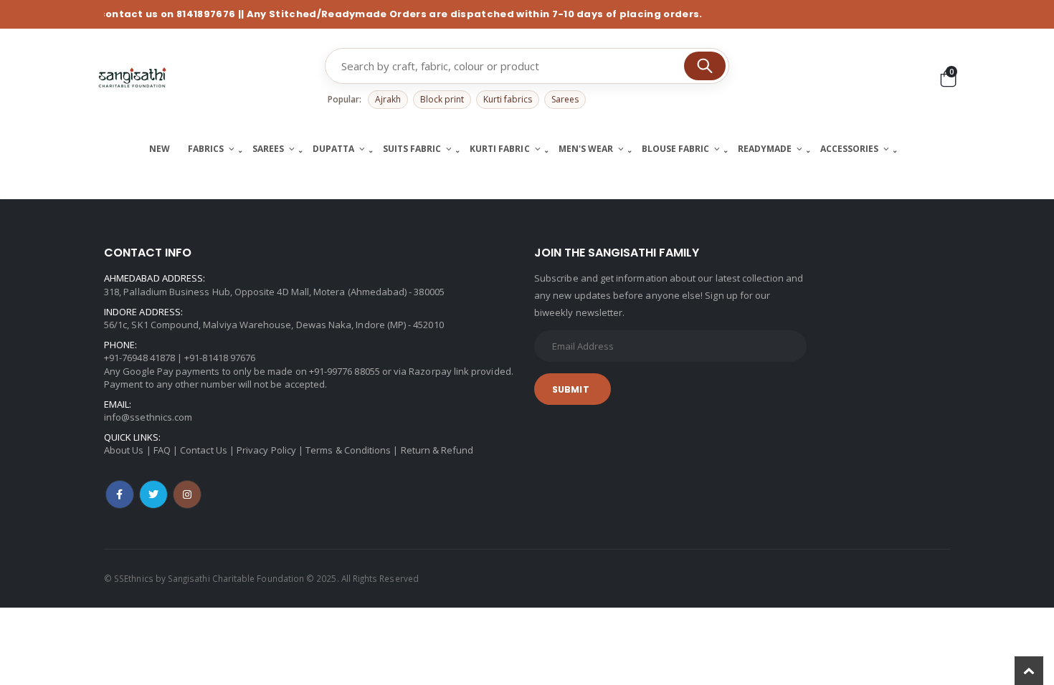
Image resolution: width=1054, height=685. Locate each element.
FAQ (162, 450)
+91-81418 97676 (219, 357)
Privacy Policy (266, 450)
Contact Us (203, 450)
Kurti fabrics (507, 99)
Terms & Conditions (348, 450)
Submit (570, 389)
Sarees (565, 99)
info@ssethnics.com (148, 417)
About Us (124, 450)
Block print (442, 99)
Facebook (119, 494)
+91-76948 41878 (139, 357)
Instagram (187, 494)
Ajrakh (388, 99)
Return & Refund (437, 450)
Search (705, 66)
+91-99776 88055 (344, 371)
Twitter (153, 494)
